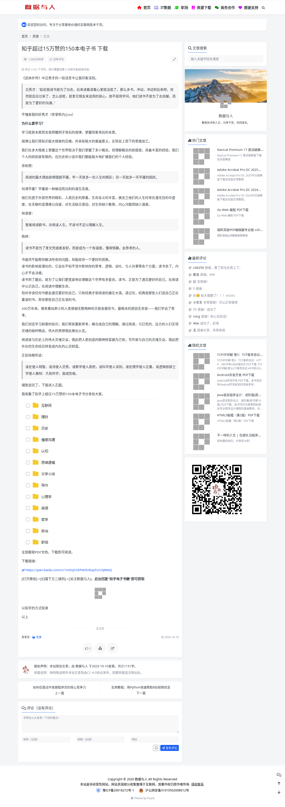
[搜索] (263, 7)
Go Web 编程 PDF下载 (232, 210)
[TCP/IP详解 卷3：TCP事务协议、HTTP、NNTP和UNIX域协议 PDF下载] (201, 361)
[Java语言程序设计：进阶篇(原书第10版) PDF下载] (201, 402)
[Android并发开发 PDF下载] (201, 381)
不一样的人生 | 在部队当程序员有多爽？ (245, 435)
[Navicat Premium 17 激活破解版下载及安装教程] (201, 156)
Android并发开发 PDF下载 (235, 375)
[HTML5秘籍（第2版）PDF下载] (201, 422)
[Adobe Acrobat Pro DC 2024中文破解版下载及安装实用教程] (201, 196)
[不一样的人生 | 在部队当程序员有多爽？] (201, 442)
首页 (25, 36)
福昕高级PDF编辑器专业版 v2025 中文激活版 (248, 230)
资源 (36, 36)
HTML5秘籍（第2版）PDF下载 (238, 415)
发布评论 (171, 748)
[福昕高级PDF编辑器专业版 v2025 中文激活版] (201, 236)
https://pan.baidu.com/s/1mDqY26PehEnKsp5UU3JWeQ (69, 570)
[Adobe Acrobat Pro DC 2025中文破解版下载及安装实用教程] (201, 176)
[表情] (156, 748)
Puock (150, 798)
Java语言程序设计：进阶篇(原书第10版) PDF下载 (251, 395)
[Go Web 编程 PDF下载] (201, 216)
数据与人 (82, 666)
